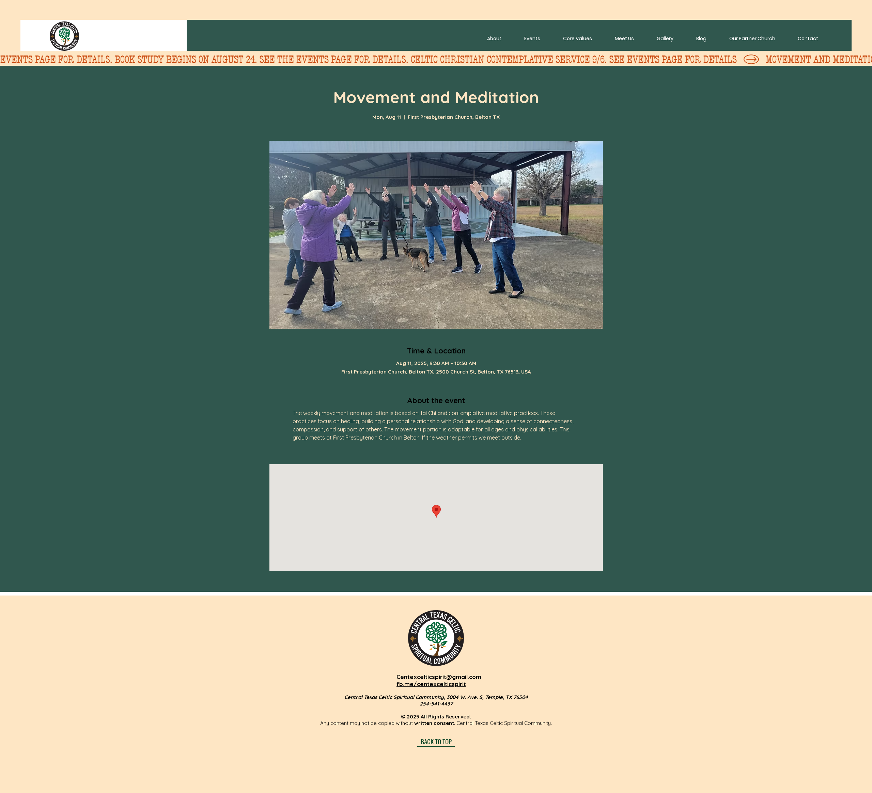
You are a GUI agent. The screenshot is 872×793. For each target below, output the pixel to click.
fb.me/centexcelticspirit (431, 683)
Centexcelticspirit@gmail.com (438, 676)
